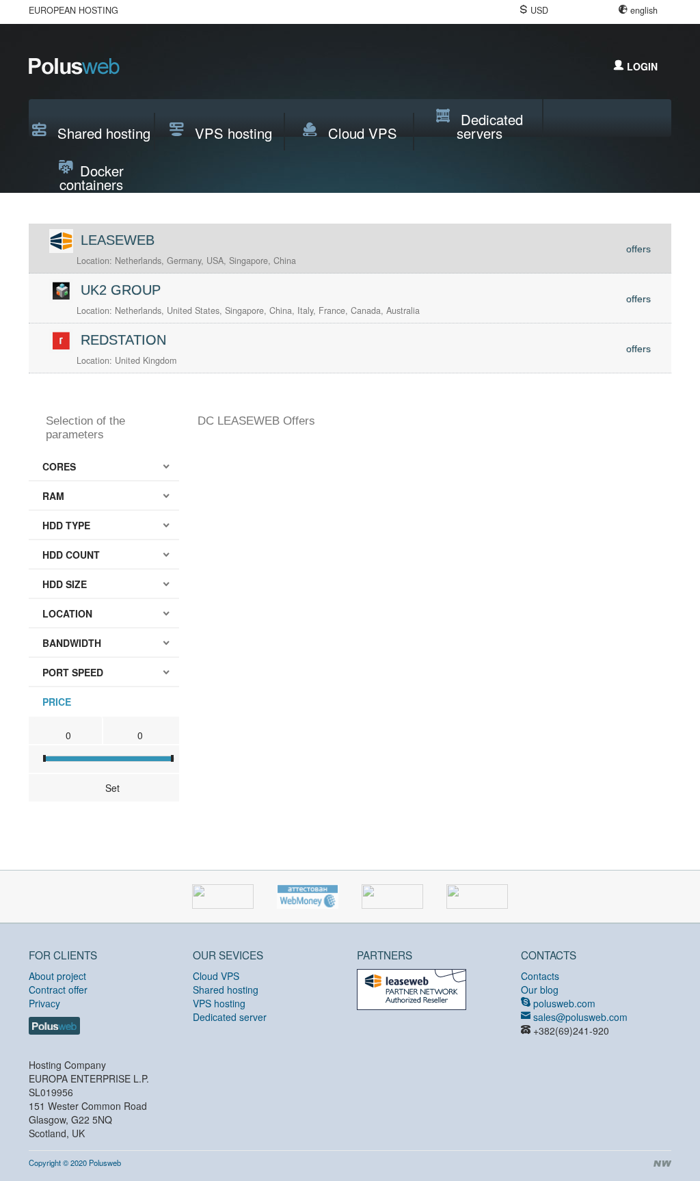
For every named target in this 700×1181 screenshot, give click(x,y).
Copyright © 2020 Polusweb (75, 1162)
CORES (59, 466)
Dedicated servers (490, 123)
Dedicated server (230, 1017)
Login (641, 66)
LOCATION (67, 613)
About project (57, 976)
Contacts (540, 976)
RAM (53, 496)
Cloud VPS (360, 133)
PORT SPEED (72, 672)
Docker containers (91, 174)
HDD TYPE (66, 525)
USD (539, 10)
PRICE (56, 701)
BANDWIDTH (71, 643)
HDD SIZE (64, 584)
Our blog (539, 989)
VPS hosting (231, 133)
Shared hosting (101, 133)
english (644, 10)
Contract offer (58, 989)
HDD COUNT (71, 554)
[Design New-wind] (661, 1163)
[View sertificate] (411, 988)
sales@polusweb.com (579, 1017)
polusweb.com (562, 1003)
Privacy (44, 1003)
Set (112, 788)
